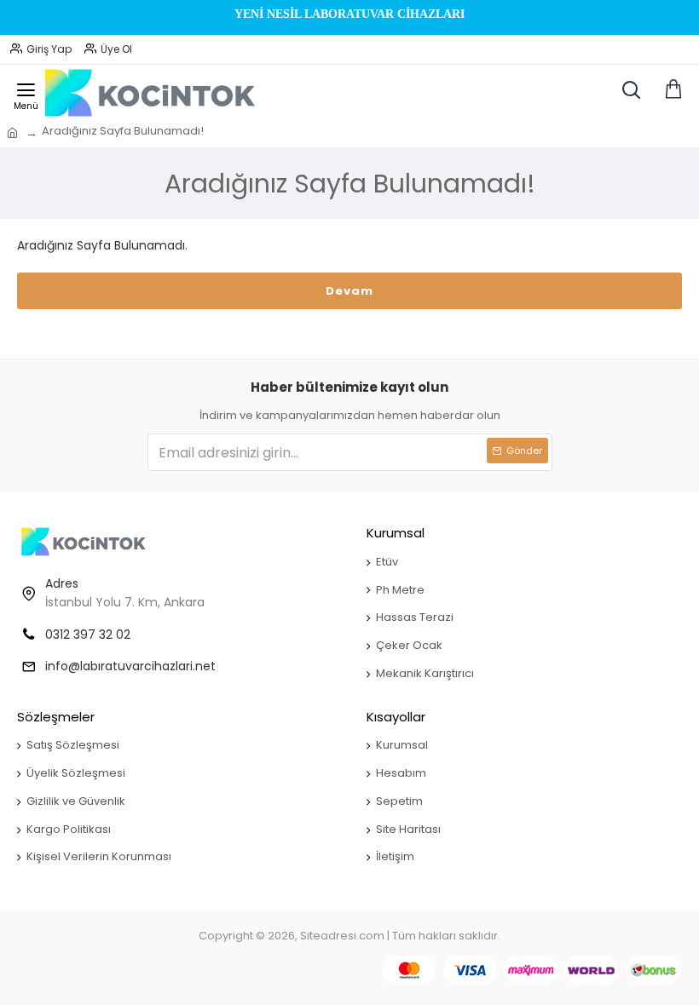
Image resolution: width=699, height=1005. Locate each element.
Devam (349, 291)
